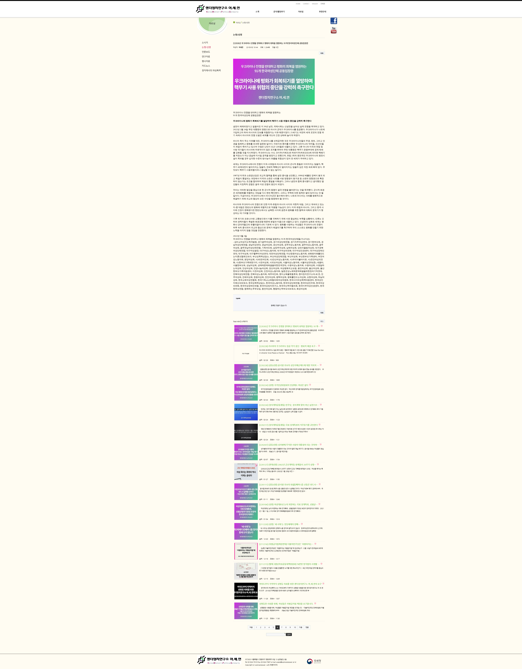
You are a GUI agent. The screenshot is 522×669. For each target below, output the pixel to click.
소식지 (205, 42)
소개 (257, 11)
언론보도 (206, 52)
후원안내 (322, 11)
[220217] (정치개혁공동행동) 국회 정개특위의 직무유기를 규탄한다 (288, 425)
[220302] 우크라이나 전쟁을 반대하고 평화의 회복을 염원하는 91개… (289, 326)
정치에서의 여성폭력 (211, 70)
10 (295, 627)
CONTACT (306, 4)
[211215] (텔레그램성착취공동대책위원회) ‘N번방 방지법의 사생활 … (289, 564)
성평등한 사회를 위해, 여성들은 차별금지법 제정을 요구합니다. (286, 604)
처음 (251, 627)
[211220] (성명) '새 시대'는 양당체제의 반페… (280, 524)
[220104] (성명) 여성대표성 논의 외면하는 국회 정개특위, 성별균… (288, 504)
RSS (322, 321)
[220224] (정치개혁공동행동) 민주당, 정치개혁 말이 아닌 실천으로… (289, 405)
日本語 (323, 4)
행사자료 (206, 61)
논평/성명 (206, 47)
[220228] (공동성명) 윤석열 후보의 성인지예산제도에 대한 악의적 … (289, 365)
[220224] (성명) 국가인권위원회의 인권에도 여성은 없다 (284, 385)
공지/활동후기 (279, 11)
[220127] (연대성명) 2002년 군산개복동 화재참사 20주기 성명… (288, 464)
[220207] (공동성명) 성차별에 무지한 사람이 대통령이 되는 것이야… (289, 445)
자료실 (300, 11)
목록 (321, 53)
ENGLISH (315, 4)
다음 (300, 627)
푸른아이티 (274, 665)
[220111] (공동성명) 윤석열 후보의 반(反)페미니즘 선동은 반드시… (288, 484)
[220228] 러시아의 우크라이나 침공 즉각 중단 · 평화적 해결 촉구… (288, 346)
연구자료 (206, 56)
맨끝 (307, 627)
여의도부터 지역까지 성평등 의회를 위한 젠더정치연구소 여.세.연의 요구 (290, 584)
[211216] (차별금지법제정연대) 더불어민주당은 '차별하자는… (286, 544)
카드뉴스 (206, 66)
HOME (298, 4)
